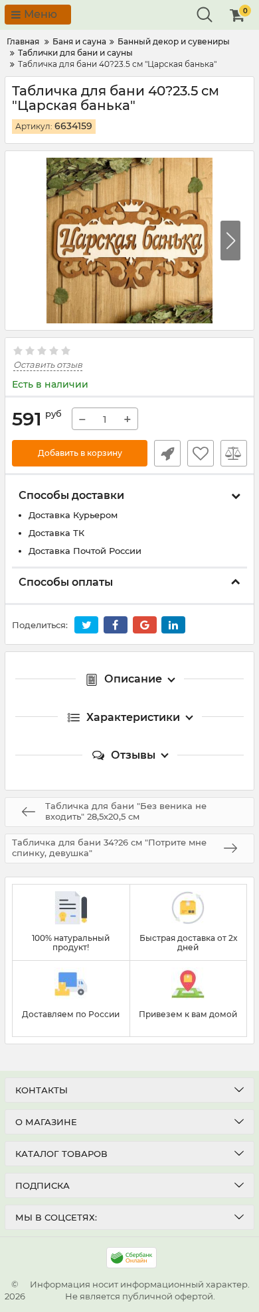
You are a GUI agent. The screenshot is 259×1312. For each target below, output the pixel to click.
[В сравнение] (233, 453)
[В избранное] (200, 453)
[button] (230, 240)
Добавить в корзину (80, 453)
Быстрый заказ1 (167, 453)
